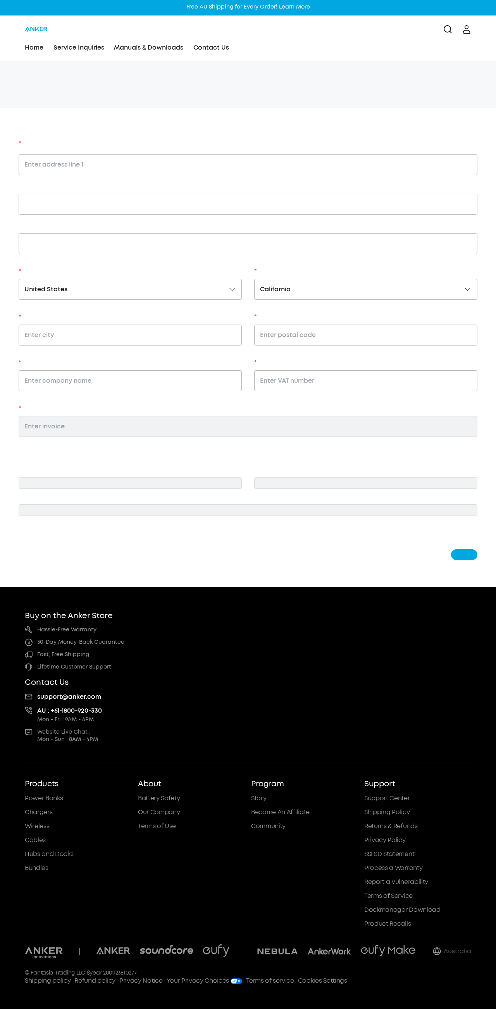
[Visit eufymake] (388, 951)
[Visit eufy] (216, 951)
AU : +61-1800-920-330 (69, 710)
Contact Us (211, 47)
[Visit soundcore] (166, 951)
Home (34, 47)
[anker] (36, 29)
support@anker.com (69, 697)
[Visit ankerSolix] (243, 951)
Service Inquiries (78, 47)
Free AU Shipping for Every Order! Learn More (248, 6)
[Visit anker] (113, 951)
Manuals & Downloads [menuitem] (148, 47)
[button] (78, 854)
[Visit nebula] (277, 951)
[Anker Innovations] (44, 951)
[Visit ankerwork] (329, 951)
